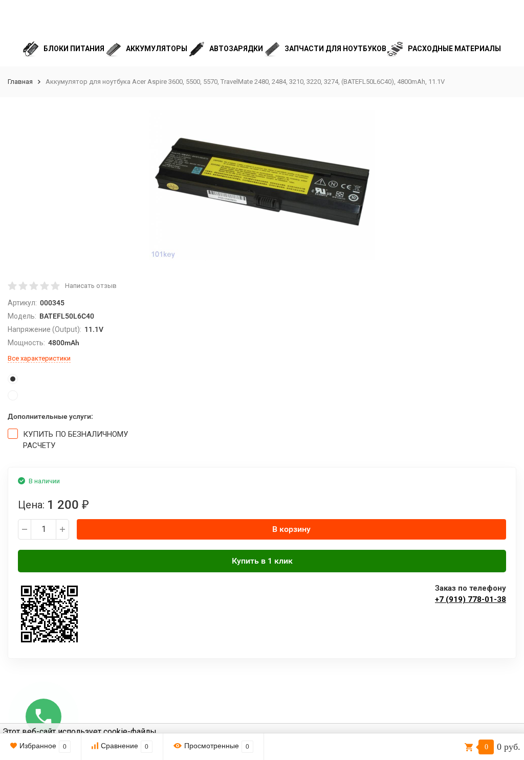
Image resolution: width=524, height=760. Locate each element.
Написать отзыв (91, 285)
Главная (20, 81)
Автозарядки (236, 48)
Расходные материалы (454, 48)
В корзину (291, 529)
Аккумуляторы (156, 48)
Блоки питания (73, 48)
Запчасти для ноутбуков (335, 48)
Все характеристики (39, 358)
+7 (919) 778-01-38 (470, 599)
